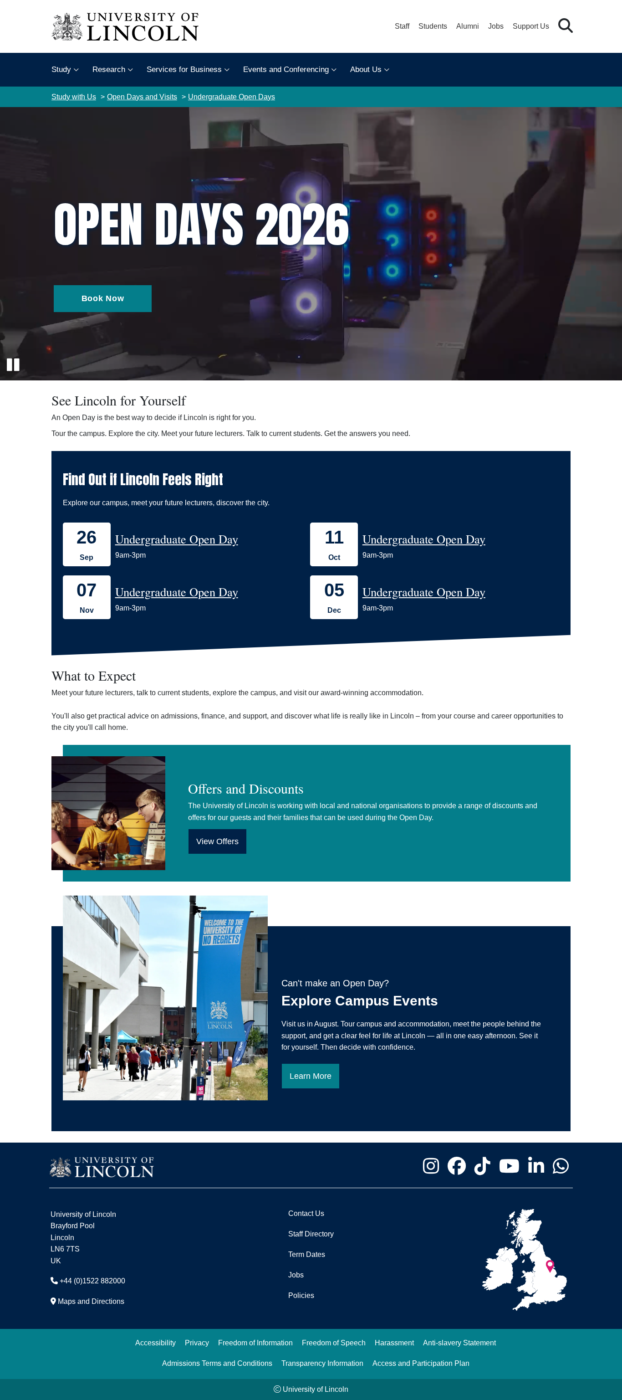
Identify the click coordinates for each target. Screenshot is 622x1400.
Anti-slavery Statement (459, 1343)
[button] (565, 26)
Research (108, 69)
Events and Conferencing (286, 69)
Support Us (531, 26)
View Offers (217, 841)
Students (432, 26)
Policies (301, 1295)
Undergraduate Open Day (176, 539)
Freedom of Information (255, 1343)
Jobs (496, 26)
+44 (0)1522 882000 (92, 1281)
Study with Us (73, 97)
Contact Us (306, 1213)
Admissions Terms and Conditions (217, 1363)
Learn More (310, 1076)
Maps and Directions (91, 1301)
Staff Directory (311, 1234)
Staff (402, 26)
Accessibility (155, 1343)
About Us (366, 69)
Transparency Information (322, 1363)
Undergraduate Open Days (231, 97)
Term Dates (306, 1254)
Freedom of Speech (334, 1343)
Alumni (467, 26)
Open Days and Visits (142, 97)
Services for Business (184, 69)
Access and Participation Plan (420, 1363)
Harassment (394, 1343)
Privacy (197, 1343)
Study (61, 69)
